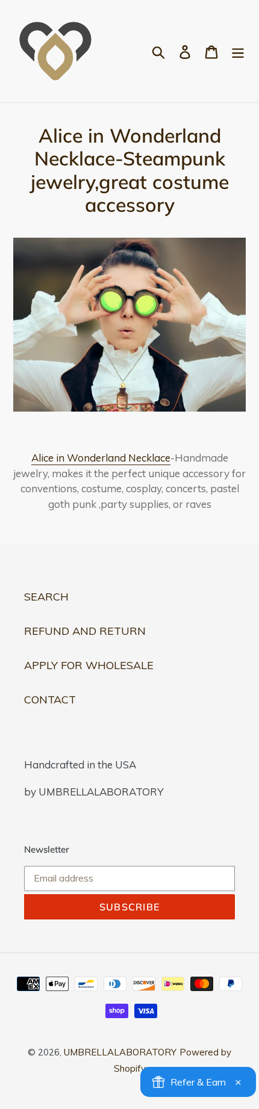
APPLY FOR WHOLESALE (89, 665)
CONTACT (50, 699)
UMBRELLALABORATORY (120, 1052)
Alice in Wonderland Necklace (100, 457)
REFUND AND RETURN (85, 631)
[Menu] (238, 51)
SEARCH (46, 597)
